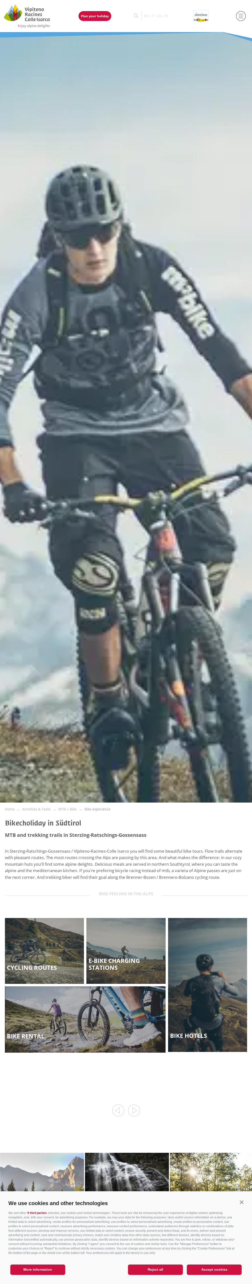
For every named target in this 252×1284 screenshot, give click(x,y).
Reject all (155, 1269)
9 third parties (37, 1213)
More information (37, 1269)
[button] (241, 1202)
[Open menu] (241, 16)
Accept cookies (214, 1269)
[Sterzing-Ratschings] (31, 16)
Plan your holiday (95, 16)
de (146, 16)
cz (160, 16)
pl (166, 16)
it (153, 16)
